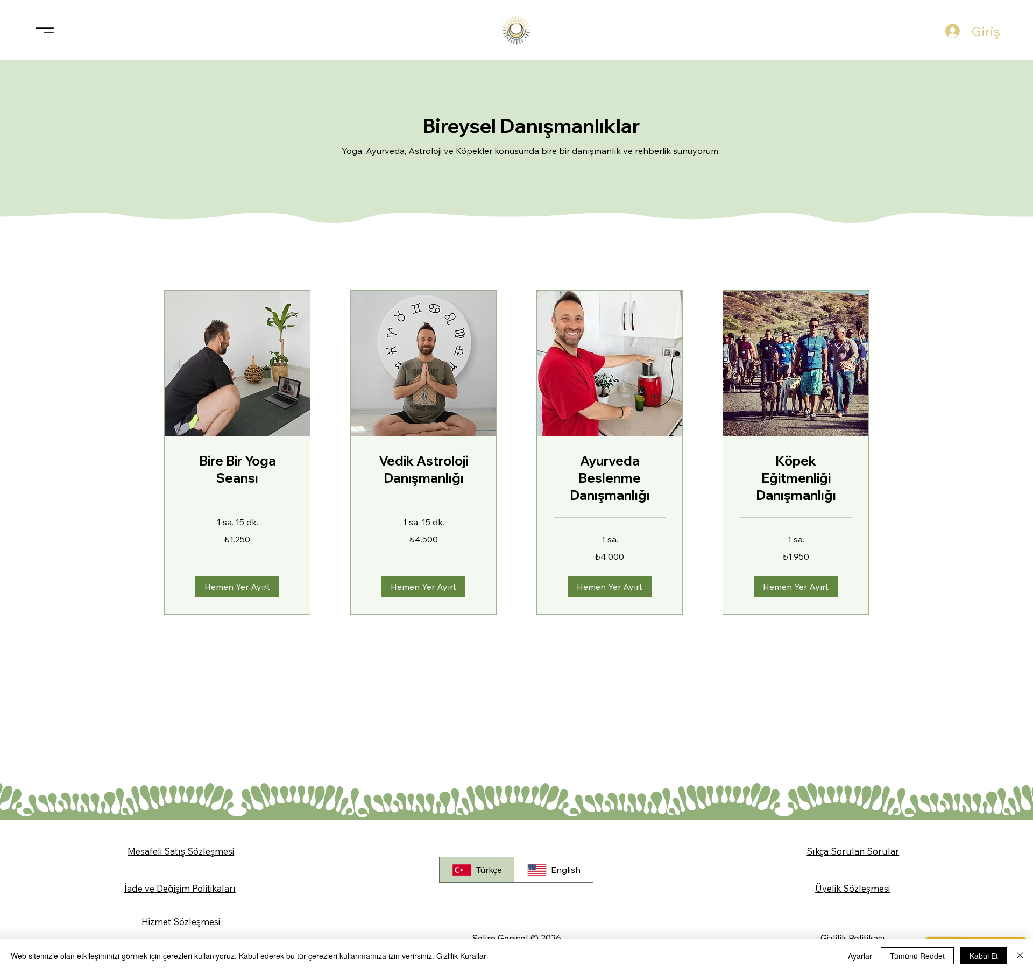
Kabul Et (984, 955)
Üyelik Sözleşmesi (852, 888)
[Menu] (44, 30)
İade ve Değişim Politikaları (180, 888)
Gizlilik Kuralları (462, 955)
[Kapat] (1020, 955)
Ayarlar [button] (860, 955)
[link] (237, 470)
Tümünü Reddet (917, 955)
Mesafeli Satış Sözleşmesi (181, 851)
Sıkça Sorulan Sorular (852, 851)
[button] (237, 586)
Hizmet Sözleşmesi (180, 921)
